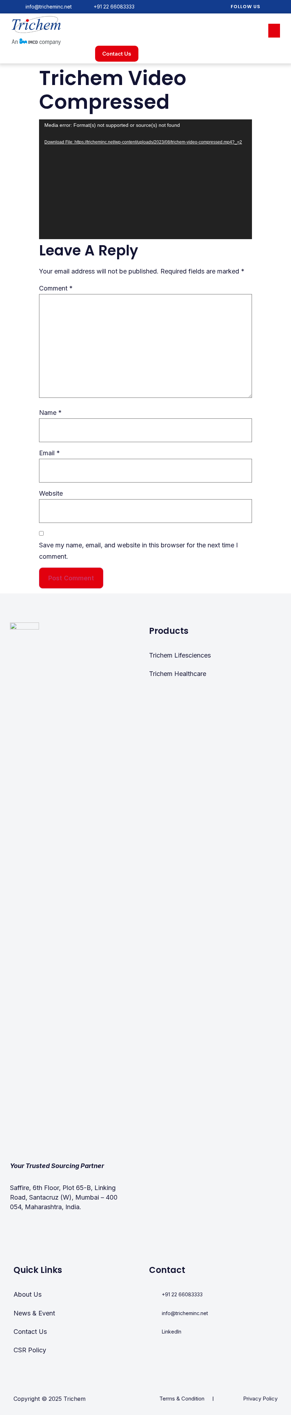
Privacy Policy (260, 1398)
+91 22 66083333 (114, 7)
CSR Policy (29, 1350)
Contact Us (30, 1331)
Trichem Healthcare (177, 673)
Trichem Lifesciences (180, 655)
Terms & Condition (181, 1398)
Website (51, 493)
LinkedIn (171, 1332)
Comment (56, 288)
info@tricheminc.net (49, 7)
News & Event (34, 1313)
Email (49, 453)
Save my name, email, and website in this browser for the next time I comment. (138, 550)
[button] (274, 31)
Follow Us (245, 6)
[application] (145, 179)
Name (50, 412)
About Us (27, 1294)
